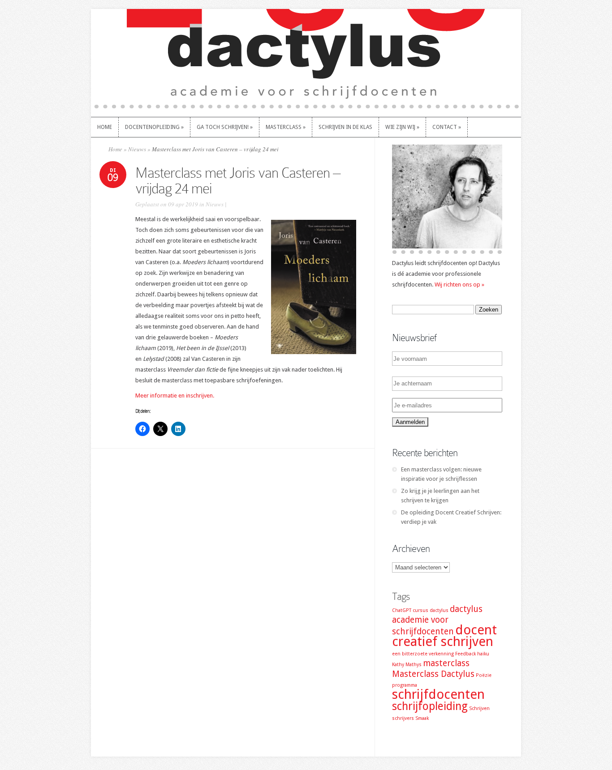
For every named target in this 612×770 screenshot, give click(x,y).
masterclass (446, 663)
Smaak (422, 718)
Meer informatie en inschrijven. (174, 395)
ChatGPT (401, 610)
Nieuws (137, 149)
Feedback (465, 654)
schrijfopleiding (430, 706)
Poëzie (483, 675)
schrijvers (403, 718)
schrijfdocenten (438, 694)
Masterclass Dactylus (433, 674)
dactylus (439, 610)
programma (404, 685)
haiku (483, 654)
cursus (420, 610)
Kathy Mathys (407, 664)
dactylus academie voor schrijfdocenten (437, 620)
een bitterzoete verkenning (423, 654)
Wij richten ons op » (459, 284)
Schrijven (479, 708)
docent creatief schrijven (444, 635)
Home (115, 149)
